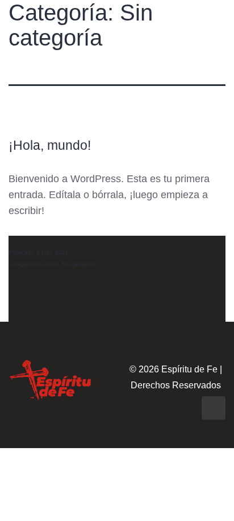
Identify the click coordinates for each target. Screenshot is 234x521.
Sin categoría (79, 264)
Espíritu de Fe (189, 369)
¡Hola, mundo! (50, 145)
